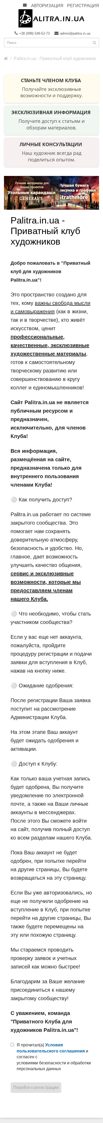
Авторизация (47, 5)
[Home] (6, 58)
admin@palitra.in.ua (75, 33)
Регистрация (83, 5)
